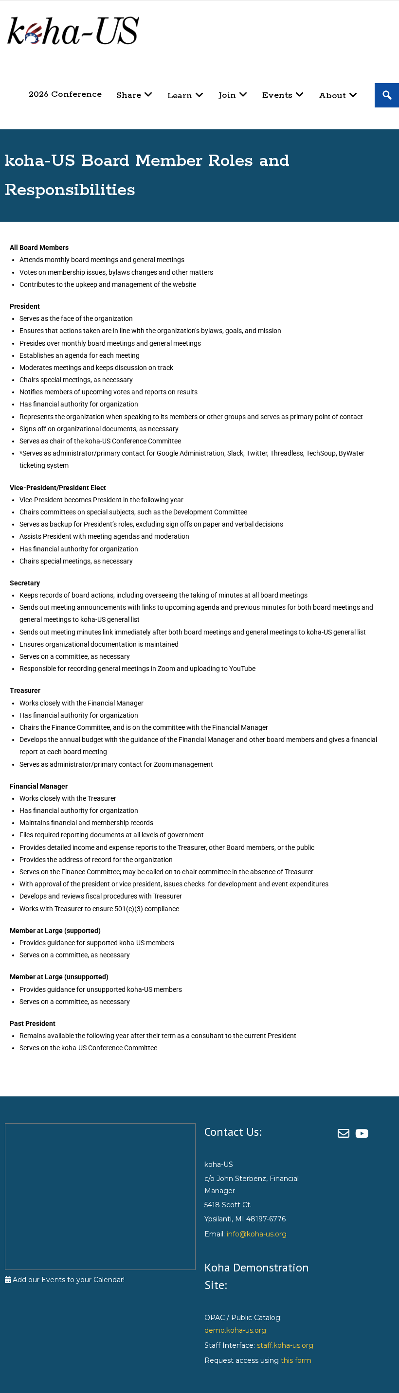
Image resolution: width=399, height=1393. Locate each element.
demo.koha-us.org (235, 1330)
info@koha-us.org (257, 1234)
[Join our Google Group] (346, 1134)
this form (296, 1360)
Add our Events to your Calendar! (68, 1279)
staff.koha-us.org (285, 1345)
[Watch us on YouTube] (363, 1134)
